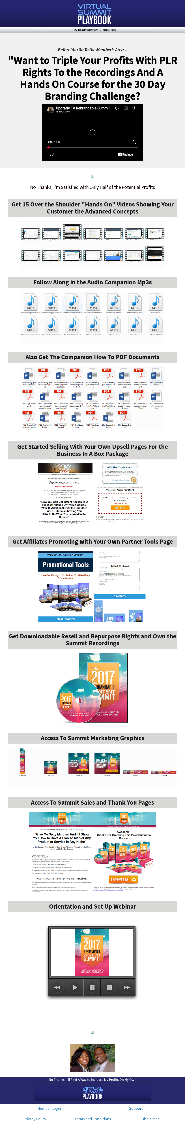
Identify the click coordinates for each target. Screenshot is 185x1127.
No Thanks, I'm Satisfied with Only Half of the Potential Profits (92, 187)
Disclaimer (150, 1118)
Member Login (49, 1108)
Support (136, 1108)
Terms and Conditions (92, 1118)
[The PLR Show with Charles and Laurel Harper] (92, 16)
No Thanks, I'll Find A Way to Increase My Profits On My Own (92, 1079)
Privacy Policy (34, 1118)
